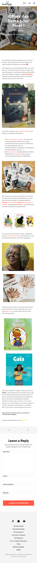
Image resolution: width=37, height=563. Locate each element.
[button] (24, 3)
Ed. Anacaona (18, 538)
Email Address (8, 484)
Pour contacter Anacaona (18, 541)
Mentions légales (18, 547)
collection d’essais (24, 131)
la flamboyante (9, 202)
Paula (10, 34)
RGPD (18, 550)
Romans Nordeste (18, 529)
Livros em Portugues (18, 535)
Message (6, 452)
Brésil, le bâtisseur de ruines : (14, 139)
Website (6, 493)
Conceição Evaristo (13, 236)
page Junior (9, 311)
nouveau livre (12, 152)
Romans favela (18, 526)
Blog (29, 34)
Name (5, 476)
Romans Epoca (18, 532)
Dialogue (18, 154)
